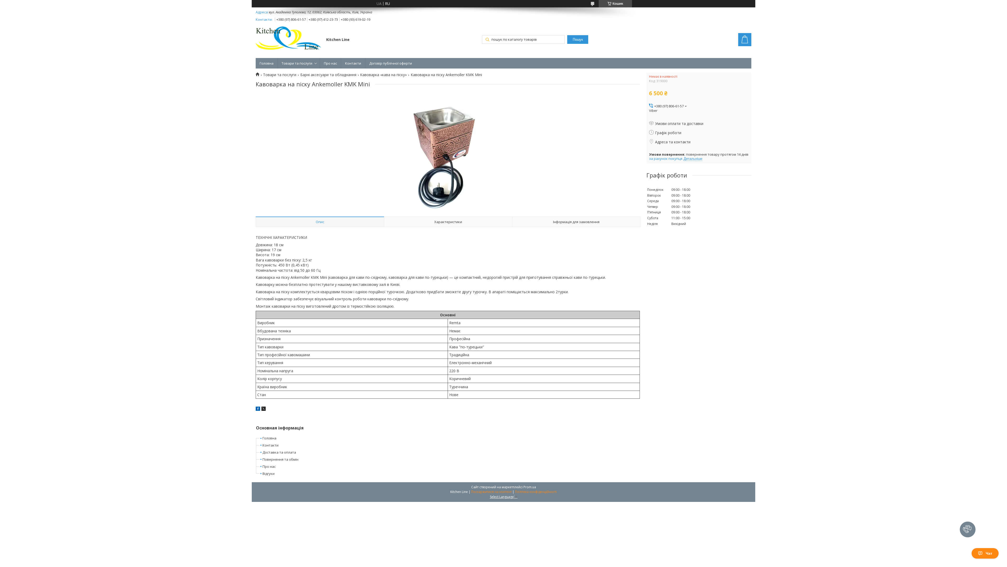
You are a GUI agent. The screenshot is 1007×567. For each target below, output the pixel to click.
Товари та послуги (297, 63)
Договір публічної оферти (390, 63)
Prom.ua (529, 487)
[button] (968, 529)
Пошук (578, 39)
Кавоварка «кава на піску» (383, 74)
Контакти (353, 63)
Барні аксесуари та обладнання (328, 74)
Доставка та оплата (279, 452)
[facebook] (258, 409)
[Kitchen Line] (288, 39)
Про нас (330, 63)
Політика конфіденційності (536, 492)
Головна (267, 63)
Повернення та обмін (280, 459)
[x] (263, 409)
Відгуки (269, 473)
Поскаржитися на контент (491, 492)
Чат (989, 553)
